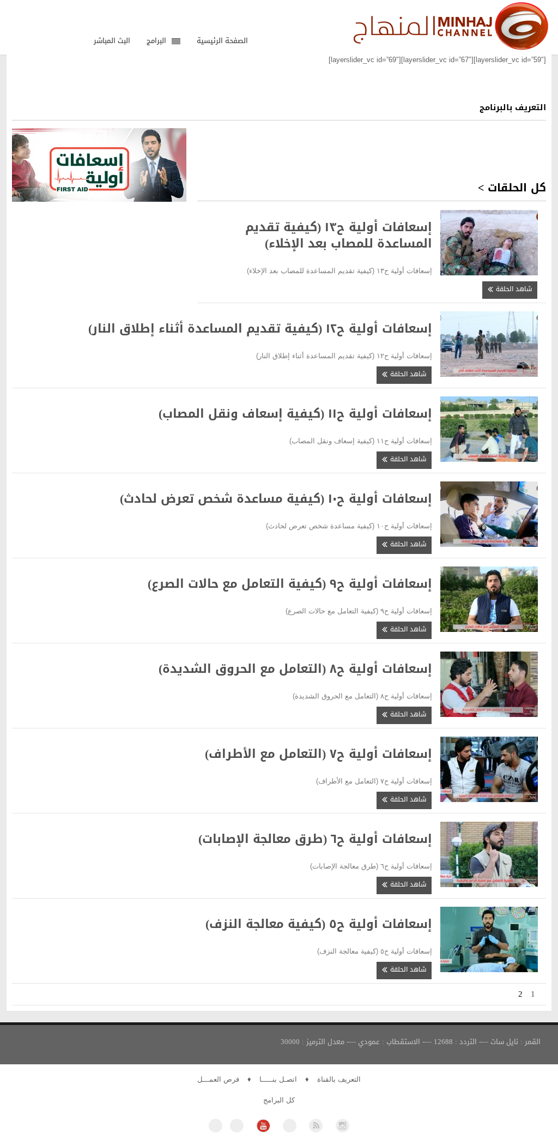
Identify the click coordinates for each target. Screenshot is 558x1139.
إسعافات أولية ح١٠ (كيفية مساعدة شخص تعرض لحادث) (276, 499)
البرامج (156, 40)
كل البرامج (279, 1100)
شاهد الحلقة (513, 289)
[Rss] (316, 1125)
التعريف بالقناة (339, 1079)
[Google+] (289, 1125)
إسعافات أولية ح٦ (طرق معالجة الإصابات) (315, 839)
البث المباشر (112, 40)
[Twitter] (237, 1125)
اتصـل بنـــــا (278, 1079)
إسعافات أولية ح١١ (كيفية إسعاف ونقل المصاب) (295, 414)
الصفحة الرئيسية (222, 40)
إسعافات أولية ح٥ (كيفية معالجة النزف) (318, 924)
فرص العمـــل (218, 1079)
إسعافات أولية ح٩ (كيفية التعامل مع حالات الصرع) (290, 584)
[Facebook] (215, 1125)
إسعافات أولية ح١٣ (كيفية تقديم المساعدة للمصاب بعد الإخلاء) (338, 235)
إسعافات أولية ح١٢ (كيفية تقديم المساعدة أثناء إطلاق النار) (260, 329)
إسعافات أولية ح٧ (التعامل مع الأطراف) (318, 754)
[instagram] (342, 1125)
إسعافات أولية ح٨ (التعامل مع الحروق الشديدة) (295, 669)
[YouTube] (263, 1125)
